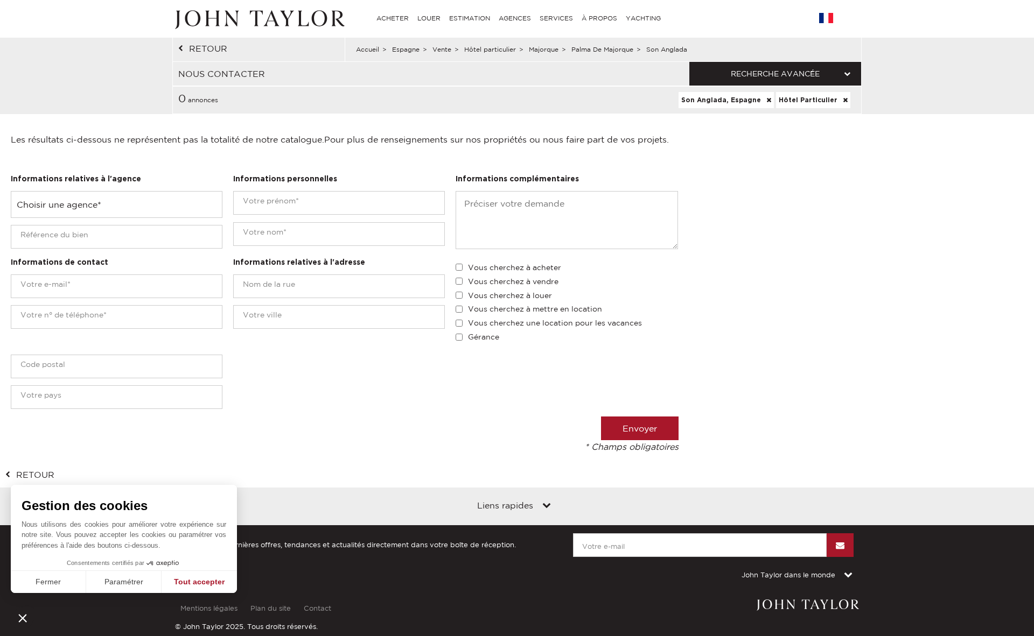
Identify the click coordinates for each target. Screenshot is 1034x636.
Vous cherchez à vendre (513, 281)
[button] (23, 618)
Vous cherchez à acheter (514, 267)
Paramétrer (123, 581)
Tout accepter (199, 581)
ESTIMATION (469, 18)
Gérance (483, 337)
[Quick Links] (546, 506)
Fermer (48, 581)
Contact (317, 608)
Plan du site (270, 608)
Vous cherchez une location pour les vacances (555, 323)
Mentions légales (208, 608)
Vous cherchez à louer (510, 295)
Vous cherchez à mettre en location (535, 309)
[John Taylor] (258, 18)
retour (208, 48)
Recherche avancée (775, 73)
